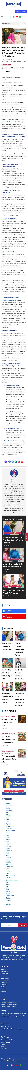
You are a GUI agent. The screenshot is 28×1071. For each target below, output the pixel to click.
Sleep (7, 889)
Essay (7, 833)
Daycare (8, 824)
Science (8, 884)
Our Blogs (4, 984)
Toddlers (8, 900)
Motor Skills (9, 864)
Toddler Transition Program (8, 1040)
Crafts (7, 821)
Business (8, 817)
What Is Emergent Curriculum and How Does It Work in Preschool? (13, 566)
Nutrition (8, 871)
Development (9, 826)
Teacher (8, 898)
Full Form (8, 846)
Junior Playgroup (5, 1042)
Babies (8, 808)
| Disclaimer (18, 1060)
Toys (7, 902)
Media (3, 987)
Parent (7, 873)
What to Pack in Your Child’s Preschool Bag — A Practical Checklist (13, 540)
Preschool (18, 532)
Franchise (8, 844)
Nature (7, 869)
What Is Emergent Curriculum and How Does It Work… (20, 649)
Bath (7, 812)
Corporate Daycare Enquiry (8, 1006)
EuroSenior (4, 1048)
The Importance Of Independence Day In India (9, 759)
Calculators (4, 989)
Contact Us (4, 982)
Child (6, 585)
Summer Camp (10, 895)
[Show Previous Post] (21, 24)
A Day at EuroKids (6, 1027)
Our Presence (5, 978)
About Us (3, 969)
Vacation (8, 904)
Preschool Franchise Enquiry (9, 1004)
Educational (8, 59)
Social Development (9, 300)
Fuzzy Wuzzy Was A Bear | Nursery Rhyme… (9, 722)
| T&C (6, 1060)
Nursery (3, 1044)
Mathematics (9, 860)
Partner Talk (4, 973)
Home (3, 59)
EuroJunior (4, 1046)
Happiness (9, 851)
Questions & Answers (12, 880)
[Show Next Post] (24, 24)
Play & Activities (10, 875)
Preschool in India (7, 122)
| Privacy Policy (11, 1060)
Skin (7, 886)
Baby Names (9, 810)
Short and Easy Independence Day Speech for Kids (8, 740)
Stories (8, 893)
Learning (11, 532)
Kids (6, 532)
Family (7, 837)
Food (7, 842)
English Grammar (10, 830)
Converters (4, 991)
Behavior (8, 815)
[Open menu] (2, 17)
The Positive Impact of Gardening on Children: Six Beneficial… (19, 699)
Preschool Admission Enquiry (9, 1002)
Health (7, 853)
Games (8, 848)
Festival (4, 734)
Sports (8, 891)
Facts (7, 835)
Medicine (8, 862)
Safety (7, 882)
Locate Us (4, 976)
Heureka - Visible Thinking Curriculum (11, 1029)
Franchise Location (6, 980)
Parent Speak (4, 971)
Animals (8, 803)
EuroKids (5, 67)
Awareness (9, 806)
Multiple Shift (9, 866)
